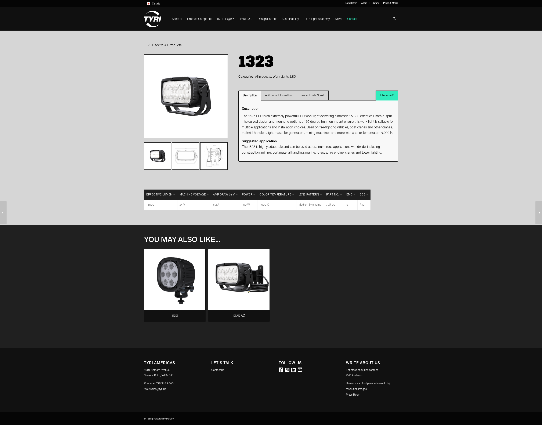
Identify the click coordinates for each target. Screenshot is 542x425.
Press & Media (390, 3)
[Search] (394, 19)
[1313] (3, 212)
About (364, 3)
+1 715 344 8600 (163, 383)
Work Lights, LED (284, 76)
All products (263, 76)
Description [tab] (250, 95)
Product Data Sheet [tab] (312, 95)
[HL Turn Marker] (538, 212)
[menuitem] (351, 3)
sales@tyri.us (158, 389)
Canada (156, 3)
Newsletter (351, 3)
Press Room (353, 394)
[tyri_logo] (152, 19)
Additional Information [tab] (278, 95)
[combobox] (271, 3)
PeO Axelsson (354, 375)
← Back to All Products (164, 45)
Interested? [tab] (387, 95)
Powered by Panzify (163, 418)
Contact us (217, 369)
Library (375, 3)
